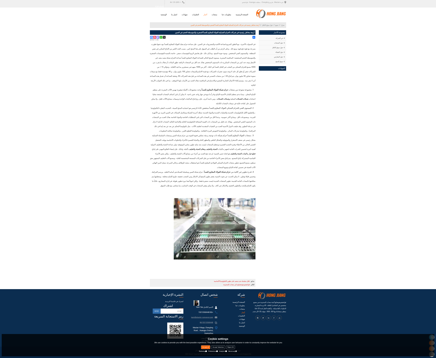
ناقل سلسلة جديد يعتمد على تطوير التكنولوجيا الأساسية (232, 281)
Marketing (202, 351)
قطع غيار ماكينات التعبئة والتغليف (242, 154)
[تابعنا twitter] (263, 317)
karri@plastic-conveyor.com (202, 317)
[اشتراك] (157, 311)
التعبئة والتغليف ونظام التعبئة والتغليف (203, 149)
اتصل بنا (174, 15)
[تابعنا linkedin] (268, 317)
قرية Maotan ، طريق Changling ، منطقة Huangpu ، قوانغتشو (262, 2)
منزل (282, 25)
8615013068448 (206, 322)
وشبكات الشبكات (223, 99)
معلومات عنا (226, 15)
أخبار (205, 15)
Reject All (230, 347)
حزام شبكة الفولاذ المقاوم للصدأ (215, 90)
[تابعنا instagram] (257, 317)
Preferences (212, 351)
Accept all (205, 347)
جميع (277, 25)
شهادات (184, 15)
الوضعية (164, 15)
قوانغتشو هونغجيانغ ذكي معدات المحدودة (236, 284)
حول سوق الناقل (267, 25)
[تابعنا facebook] (274, 317)
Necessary (231, 351)
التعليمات (195, 15)
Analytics (222, 351)
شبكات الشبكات (242, 99)
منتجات (214, 15)
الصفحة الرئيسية (242, 15)
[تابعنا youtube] (279, 317)
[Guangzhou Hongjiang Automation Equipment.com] (271, 14)
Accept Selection (218, 347)
